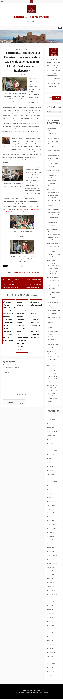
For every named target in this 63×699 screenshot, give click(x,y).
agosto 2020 (51, 532)
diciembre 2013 (52, 660)
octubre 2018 (51, 598)
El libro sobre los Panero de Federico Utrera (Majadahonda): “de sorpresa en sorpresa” (54, 356)
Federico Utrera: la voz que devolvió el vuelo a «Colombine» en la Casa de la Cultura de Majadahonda (54, 283)
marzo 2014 (51, 648)
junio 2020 (51, 536)
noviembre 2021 (52, 501)
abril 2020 (50, 544)
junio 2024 (51, 443)
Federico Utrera (17, 272)
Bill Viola (18, 74)
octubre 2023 (51, 454)
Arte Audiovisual (11, 74)
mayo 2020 (51, 540)
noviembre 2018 (52, 594)
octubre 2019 (51, 559)
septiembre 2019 (52, 563)
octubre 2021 (51, 505)
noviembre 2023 (52, 451)
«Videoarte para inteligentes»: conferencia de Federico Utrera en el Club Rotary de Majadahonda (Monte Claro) (11, 283)
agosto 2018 (51, 602)
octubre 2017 (51, 625)
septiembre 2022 (52, 485)
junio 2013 (51, 671)
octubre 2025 (51, 420)
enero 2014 (51, 656)
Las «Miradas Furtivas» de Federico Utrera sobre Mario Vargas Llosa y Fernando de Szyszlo (54, 322)
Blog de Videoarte (27, 74)
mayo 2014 (51, 644)
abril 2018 (50, 605)
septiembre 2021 (52, 509)
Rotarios (24, 272)
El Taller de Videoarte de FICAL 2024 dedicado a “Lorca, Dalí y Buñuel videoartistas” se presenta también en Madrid (54, 393)
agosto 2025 (51, 423)
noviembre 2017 (52, 621)
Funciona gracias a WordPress (23, 692)
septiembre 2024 (52, 435)
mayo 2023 (51, 462)
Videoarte (34, 74)
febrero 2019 (51, 582)
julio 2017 (50, 633)
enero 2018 (51, 613)
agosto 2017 (51, 629)
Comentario (6, 372)
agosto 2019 (51, 567)
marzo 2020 (51, 547)
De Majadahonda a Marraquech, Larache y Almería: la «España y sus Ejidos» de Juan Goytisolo (54, 234)
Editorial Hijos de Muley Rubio (31, 16)
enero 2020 (51, 551)
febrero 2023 (51, 470)
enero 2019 (51, 586)
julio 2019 (50, 571)
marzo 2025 (51, 427)
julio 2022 (50, 489)
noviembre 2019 (52, 555)
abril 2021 (50, 516)
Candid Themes (43, 692)
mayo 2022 (51, 493)
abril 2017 (50, 640)
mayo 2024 (51, 447)
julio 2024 (50, 439)
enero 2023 (51, 474)
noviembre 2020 (52, 524)
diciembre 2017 (52, 617)
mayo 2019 (51, 574)
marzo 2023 (51, 466)
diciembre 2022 (52, 478)
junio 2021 (51, 513)
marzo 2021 (51, 520)
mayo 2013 (51, 675)
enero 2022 (51, 497)
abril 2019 (50, 578)
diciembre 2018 (52, 590)
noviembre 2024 (52, 431)
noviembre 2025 (52, 416)
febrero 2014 (51, 652)
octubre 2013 (51, 664)
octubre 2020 (51, 528)
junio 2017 (51, 636)
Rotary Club (30, 272)
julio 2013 (50, 667)
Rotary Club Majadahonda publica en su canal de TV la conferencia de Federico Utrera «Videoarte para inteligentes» (33, 283)
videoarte (36, 272)
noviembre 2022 (52, 482)
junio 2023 (51, 458)
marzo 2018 (51, 609)
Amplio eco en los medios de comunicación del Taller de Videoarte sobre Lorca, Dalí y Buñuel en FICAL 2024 (53, 373)
